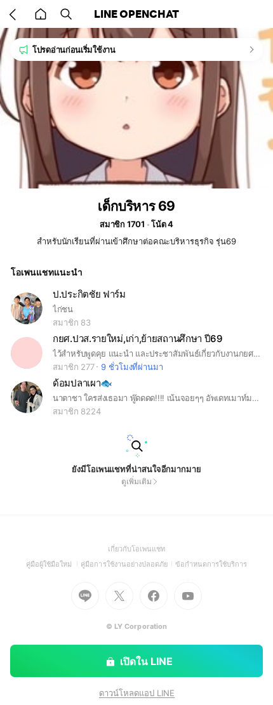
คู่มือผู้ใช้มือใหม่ (53, 564)
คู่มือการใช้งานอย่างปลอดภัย (128, 564)
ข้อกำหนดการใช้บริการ (211, 564)
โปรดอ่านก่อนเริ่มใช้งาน (74, 49)
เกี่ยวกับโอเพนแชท (137, 548)
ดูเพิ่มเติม (136, 481)
